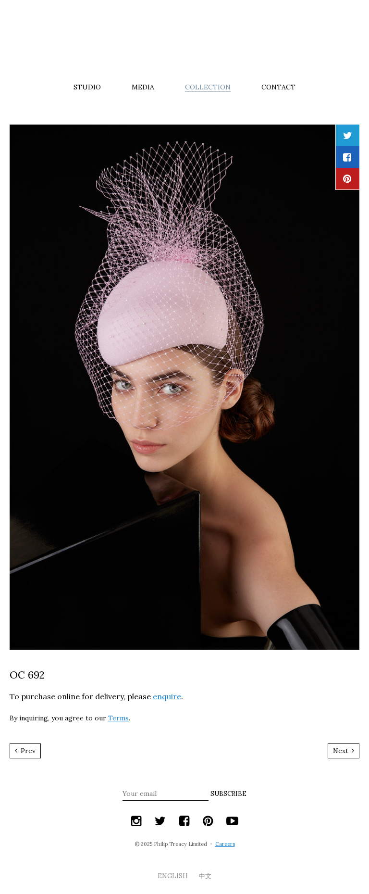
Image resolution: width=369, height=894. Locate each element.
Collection (208, 87)
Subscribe (228, 794)
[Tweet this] (348, 135)
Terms (118, 718)
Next (341, 750)
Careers (225, 844)
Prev (27, 750)
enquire (167, 696)
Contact (278, 87)
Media (143, 87)
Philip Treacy (184, 40)
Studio (87, 87)
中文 (205, 876)
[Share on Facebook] (347, 157)
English (173, 876)
